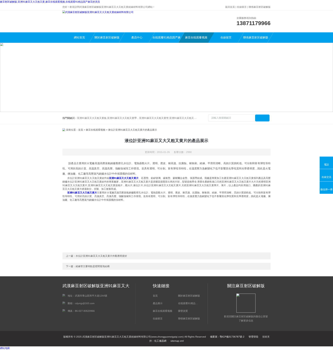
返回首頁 (230, 7)
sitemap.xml (177, 340)
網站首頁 (79, 37)
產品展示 (158, 303)
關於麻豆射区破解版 (107, 37)
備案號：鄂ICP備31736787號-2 (227, 336)
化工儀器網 (160, 340)
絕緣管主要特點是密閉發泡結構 (93, 266)
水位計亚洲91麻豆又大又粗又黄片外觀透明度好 (101, 255)
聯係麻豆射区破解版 (260, 7)
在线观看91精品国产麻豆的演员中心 (166, 39)
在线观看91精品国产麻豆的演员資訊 (189, 303)
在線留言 (242, 7)
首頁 (80, 129)
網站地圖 (5, 348)
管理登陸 (253, 336)
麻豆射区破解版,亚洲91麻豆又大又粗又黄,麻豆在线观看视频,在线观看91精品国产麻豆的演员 (50, 1)
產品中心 (136, 37)
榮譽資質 (183, 311)
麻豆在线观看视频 (196, 37)
